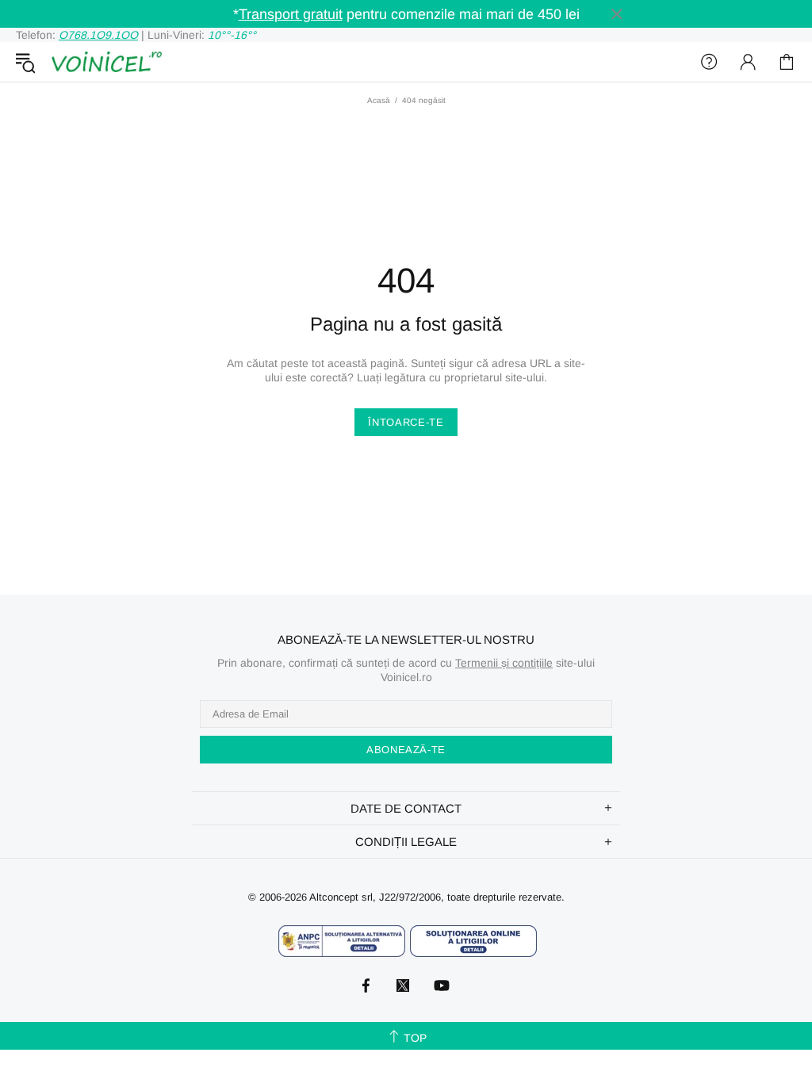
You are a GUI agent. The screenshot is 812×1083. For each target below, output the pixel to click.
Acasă (378, 100)
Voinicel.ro (106, 62)
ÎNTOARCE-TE (405, 422)
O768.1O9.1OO (98, 35)
